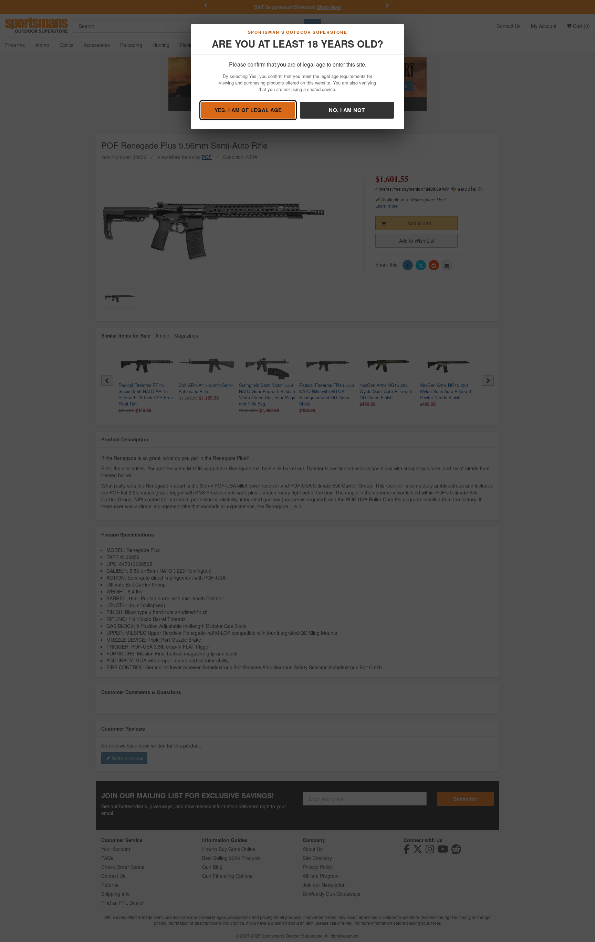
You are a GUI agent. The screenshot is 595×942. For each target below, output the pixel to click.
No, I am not (347, 110)
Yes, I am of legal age (248, 110)
